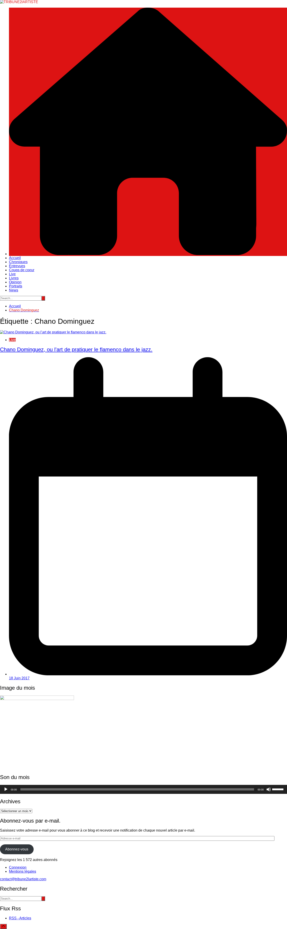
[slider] (278, 789)
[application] (143, 789)
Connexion (17, 867)
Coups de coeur (21, 270)
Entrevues (17, 266)
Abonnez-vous (16, 849)
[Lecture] (6, 789)
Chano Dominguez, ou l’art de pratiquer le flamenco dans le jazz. (76, 349)
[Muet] (268, 789)
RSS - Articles (20, 918)
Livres (14, 278)
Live (12, 274)
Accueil (15, 258)
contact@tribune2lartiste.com (23, 879)
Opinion (15, 282)
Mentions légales (22, 871)
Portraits (15, 286)
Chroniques (18, 262)
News (13, 290)
